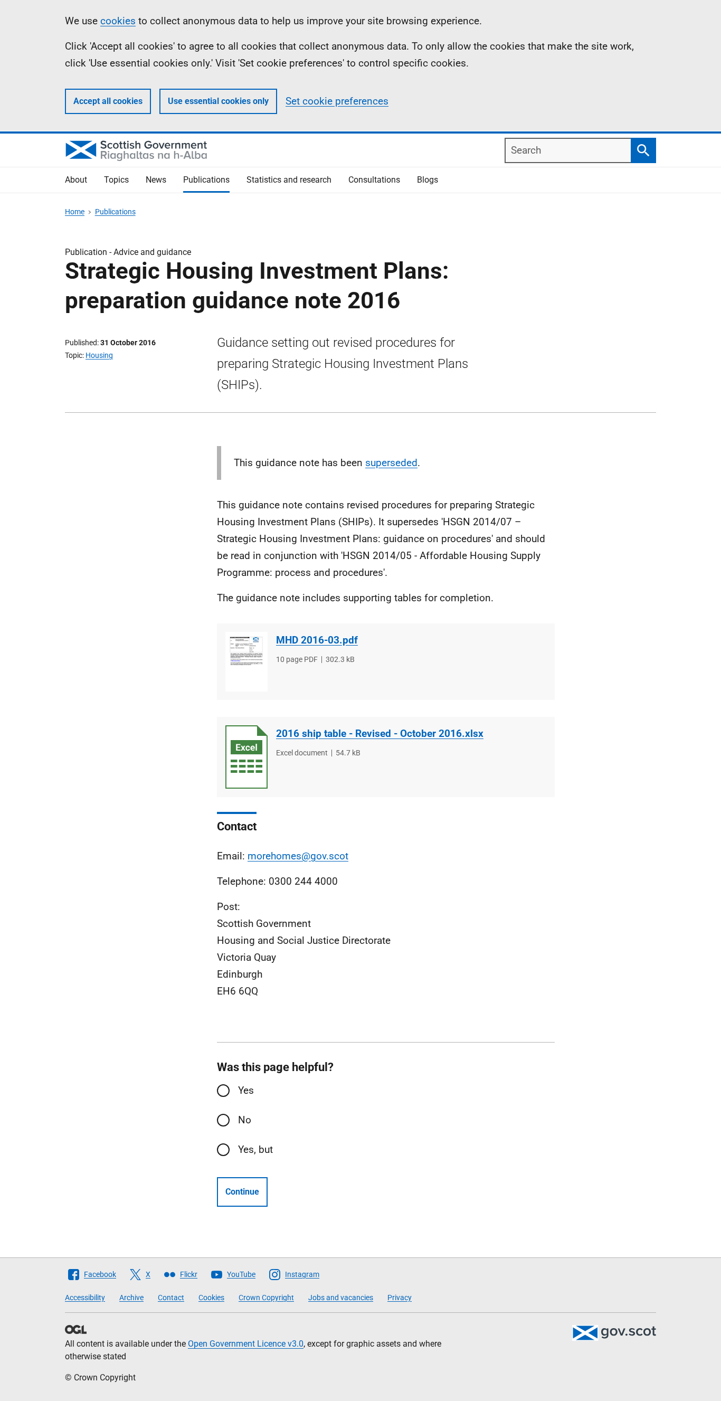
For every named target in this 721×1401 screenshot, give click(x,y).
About (76, 180)
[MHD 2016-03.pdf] (246, 662)
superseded (391, 463)
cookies (118, 21)
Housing (99, 355)
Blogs (427, 180)
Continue (242, 1192)
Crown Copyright (266, 1297)
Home (74, 211)
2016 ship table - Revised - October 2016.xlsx (379, 733)
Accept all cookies (108, 101)
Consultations (374, 180)
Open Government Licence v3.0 (245, 1344)
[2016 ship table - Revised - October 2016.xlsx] (246, 757)
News (156, 180)
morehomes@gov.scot (298, 856)
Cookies (211, 1297)
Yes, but (255, 1149)
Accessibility (85, 1297)
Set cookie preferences (337, 101)
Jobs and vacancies (340, 1297)
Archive (131, 1297)
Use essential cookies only (218, 101)
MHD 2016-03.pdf (317, 640)
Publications (206, 180)
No (244, 1120)
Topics (116, 180)
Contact (171, 1297)
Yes (246, 1090)
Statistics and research (288, 180)
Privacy (399, 1297)
